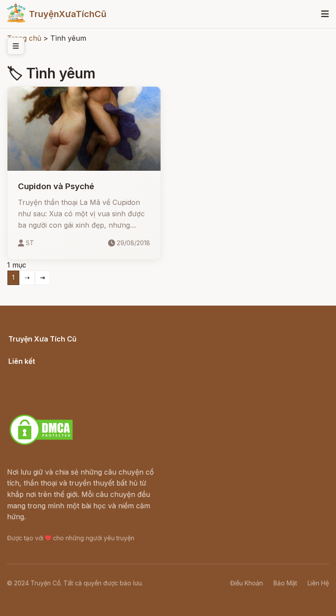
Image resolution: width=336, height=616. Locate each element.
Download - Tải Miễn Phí (49, 404)
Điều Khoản (246, 583)
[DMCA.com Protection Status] (41, 443)
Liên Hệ (318, 583)
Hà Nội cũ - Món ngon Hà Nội (58, 382)
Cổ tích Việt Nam (36, 348)
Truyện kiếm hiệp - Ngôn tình (57, 393)
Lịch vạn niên (30, 370)
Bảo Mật (285, 583)
